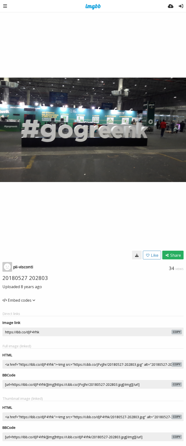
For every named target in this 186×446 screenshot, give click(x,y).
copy (176, 331)
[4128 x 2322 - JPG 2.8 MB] (137, 255)
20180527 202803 (25, 277)
